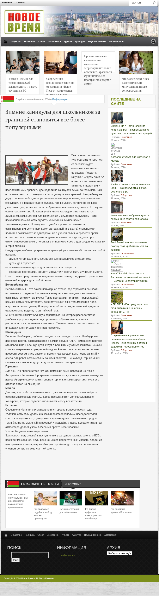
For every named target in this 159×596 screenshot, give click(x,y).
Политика (29, 41)
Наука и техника (97, 41)
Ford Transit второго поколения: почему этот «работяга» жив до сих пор (129, 246)
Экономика (54, 41)
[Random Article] (153, 42)
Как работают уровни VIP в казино (121, 510)
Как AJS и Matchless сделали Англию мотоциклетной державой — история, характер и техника (131, 277)
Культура (80, 41)
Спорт (41, 41)
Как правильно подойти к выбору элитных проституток (43, 514)
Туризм (68, 41)
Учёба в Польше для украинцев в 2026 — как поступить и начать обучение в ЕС (22, 84)
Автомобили (116, 41)
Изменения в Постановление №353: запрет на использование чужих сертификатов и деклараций (131, 130)
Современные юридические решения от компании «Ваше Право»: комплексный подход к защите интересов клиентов (60, 86)
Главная (7, 3)
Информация (59, 99)
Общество (15, 41)
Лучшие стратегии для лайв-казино (69, 510)
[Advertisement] (68, 141)
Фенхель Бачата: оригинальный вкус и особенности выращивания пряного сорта (18, 501)
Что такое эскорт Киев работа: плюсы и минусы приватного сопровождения (135, 84)
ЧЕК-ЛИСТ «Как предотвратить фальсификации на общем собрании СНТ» (129, 308)
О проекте (19, 3)
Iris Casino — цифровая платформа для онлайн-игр (93, 514)
